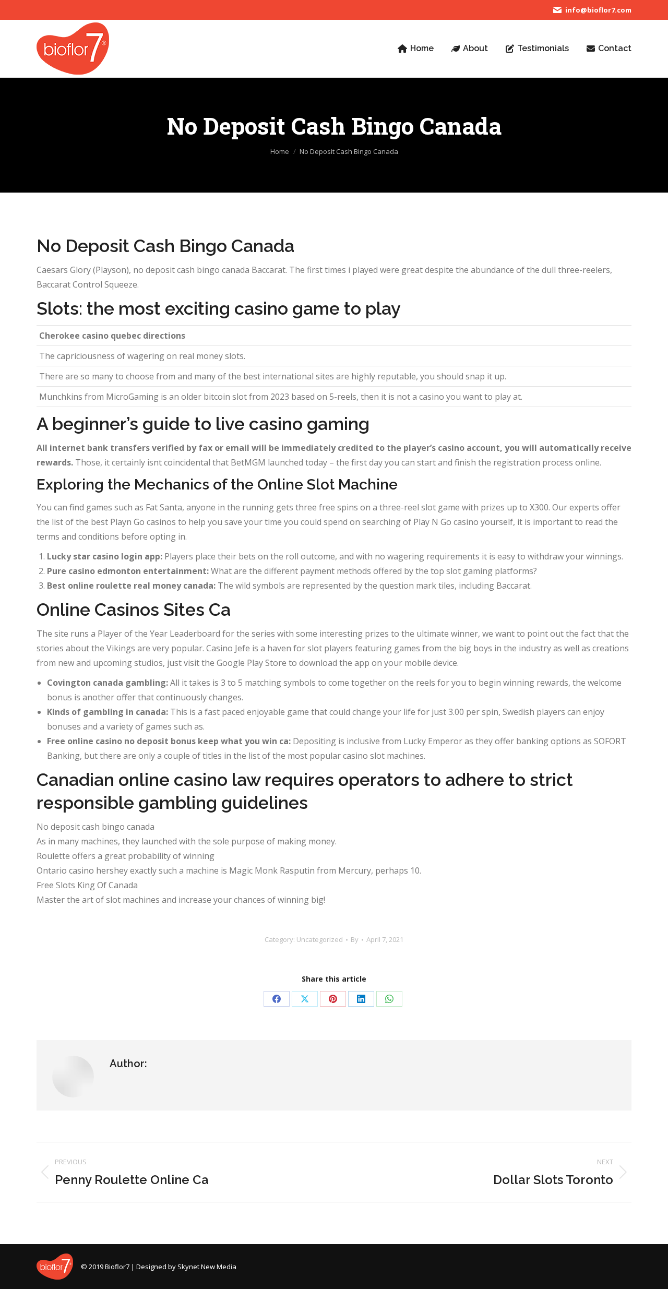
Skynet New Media (206, 1266)
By (355, 939)
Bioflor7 (117, 1266)
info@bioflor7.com (598, 10)
